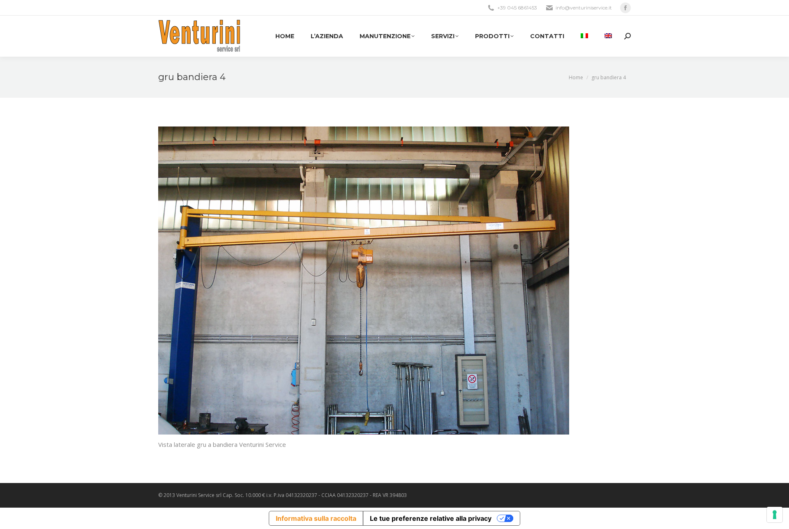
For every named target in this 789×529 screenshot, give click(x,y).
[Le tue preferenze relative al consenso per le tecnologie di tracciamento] (774, 514)
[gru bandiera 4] (394, 280)
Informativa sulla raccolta (316, 518)
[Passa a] (584, 36)
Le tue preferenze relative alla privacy (430, 518)
